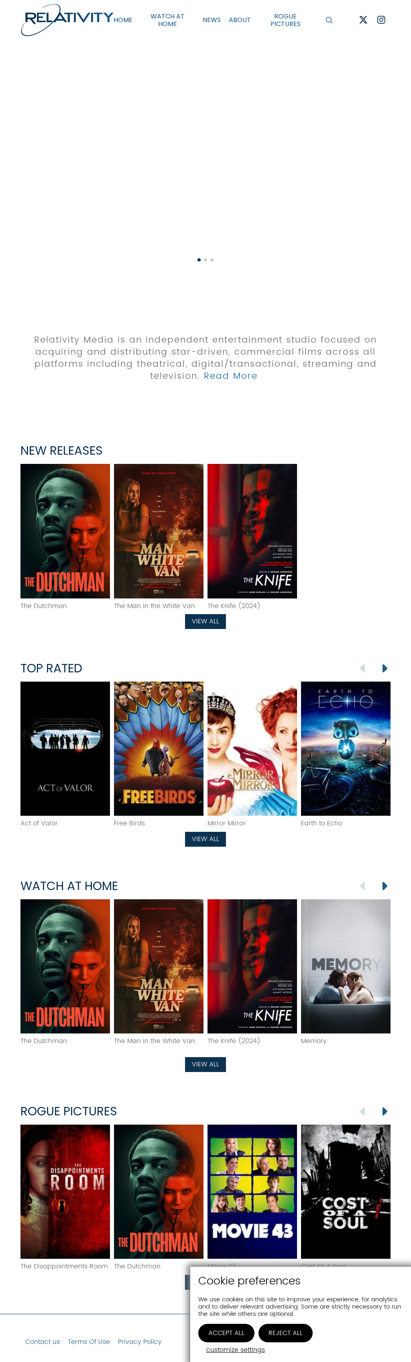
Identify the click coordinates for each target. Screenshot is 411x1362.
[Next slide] (384, 668)
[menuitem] (123, 20)
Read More (231, 376)
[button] (329, 20)
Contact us (42, 1342)
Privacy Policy (140, 1342)
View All (205, 621)
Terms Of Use (89, 1342)
